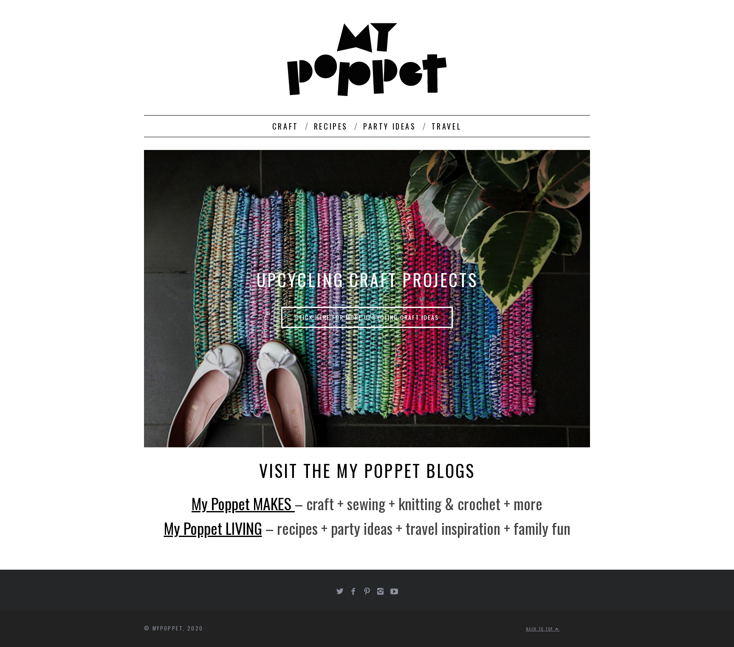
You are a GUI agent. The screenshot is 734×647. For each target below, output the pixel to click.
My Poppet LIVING (213, 528)
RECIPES (331, 126)
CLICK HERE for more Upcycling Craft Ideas (367, 317)
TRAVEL (447, 126)
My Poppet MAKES (243, 503)
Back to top (540, 628)
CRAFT (285, 126)
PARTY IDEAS (389, 126)
